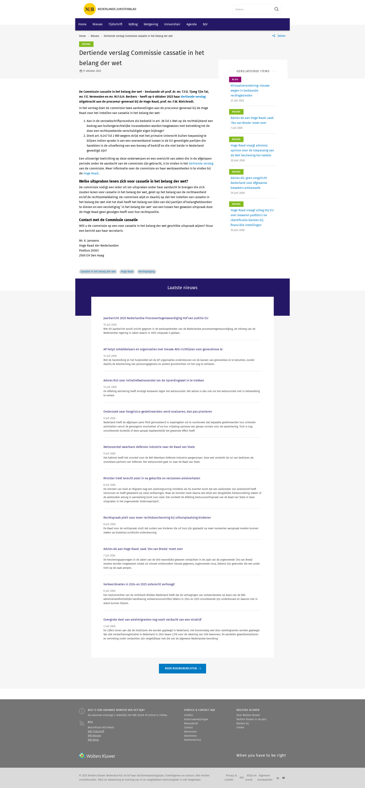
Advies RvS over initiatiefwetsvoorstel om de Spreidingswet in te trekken (153, 380)
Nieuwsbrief (191, 723)
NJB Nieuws (94, 735)
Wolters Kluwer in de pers (251, 719)
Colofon (188, 715)
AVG (242, 777)
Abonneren (190, 731)
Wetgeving (151, 24)
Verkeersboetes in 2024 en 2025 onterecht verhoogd (139, 584)
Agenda (191, 24)
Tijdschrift (115, 24)
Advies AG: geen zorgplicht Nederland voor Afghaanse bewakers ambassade (249, 183)
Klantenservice (192, 739)
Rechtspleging (147, 271)
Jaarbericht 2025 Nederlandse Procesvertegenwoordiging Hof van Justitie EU (155, 318)
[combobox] (252, 9)
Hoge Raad (90, 173)
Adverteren (190, 735)
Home (82, 24)
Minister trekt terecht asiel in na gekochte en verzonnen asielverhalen (151, 478)
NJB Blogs (93, 739)
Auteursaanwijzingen (196, 719)
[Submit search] (276, 9)
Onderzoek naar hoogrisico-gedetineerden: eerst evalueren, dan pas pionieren (157, 411)
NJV (205, 24)
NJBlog (133, 24)
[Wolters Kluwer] (110, 9)
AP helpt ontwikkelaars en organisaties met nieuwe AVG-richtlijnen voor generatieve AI (163, 349)
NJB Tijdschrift (96, 731)
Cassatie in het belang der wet (98, 271)
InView (240, 727)
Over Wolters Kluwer (248, 715)
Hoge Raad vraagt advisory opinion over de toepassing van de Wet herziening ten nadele (252, 150)
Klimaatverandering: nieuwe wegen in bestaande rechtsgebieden (250, 90)
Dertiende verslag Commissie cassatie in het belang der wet (138, 36)
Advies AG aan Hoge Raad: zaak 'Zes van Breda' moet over (143, 549)
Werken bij (242, 723)
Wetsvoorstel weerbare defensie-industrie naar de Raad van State (149, 447)
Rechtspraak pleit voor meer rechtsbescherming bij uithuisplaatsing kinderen (157, 517)
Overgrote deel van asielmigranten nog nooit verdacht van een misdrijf (152, 619)
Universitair (172, 24)
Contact (188, 727)
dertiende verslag (193, 96)
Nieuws (97, 24)
